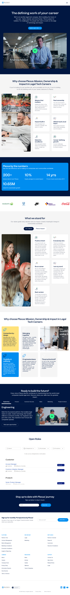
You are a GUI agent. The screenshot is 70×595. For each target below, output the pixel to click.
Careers (3, 560)
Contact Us (50, 557)
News (26, 557)
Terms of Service (5, 573)
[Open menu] (67, 2)
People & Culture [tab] (62, 401)
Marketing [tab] (50, 401)
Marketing (27, 540)
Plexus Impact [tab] (40, 228)
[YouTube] (67, 587)
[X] (64, 587)
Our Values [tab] (28, 228)
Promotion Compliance (7, 548)
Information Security (6, 568)
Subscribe (63, 519)
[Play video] (35, 51)
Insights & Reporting (6, 551)
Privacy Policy (5, 565)
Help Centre (50, 560)
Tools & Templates (29, 568)
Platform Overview (52, 537)
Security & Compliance (53, 545)
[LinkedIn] (61, 587)
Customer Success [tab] (29, 401)
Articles (26, 560)
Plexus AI (50, 540)
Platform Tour (5, 537)
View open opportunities (10, 424)
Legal (26, 537)
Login (49, 565)
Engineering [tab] (6, 401)
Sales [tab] (40, 401)
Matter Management (6, 543)
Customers (50, 543)
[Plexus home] (6, 3)
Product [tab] (17, 401)
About (3, 557)
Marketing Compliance (7, 545)
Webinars (27, 565)
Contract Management (7, 540)
